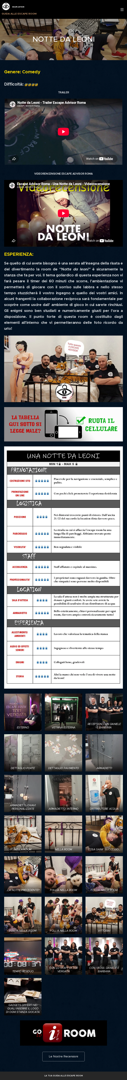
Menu (122, 9)
